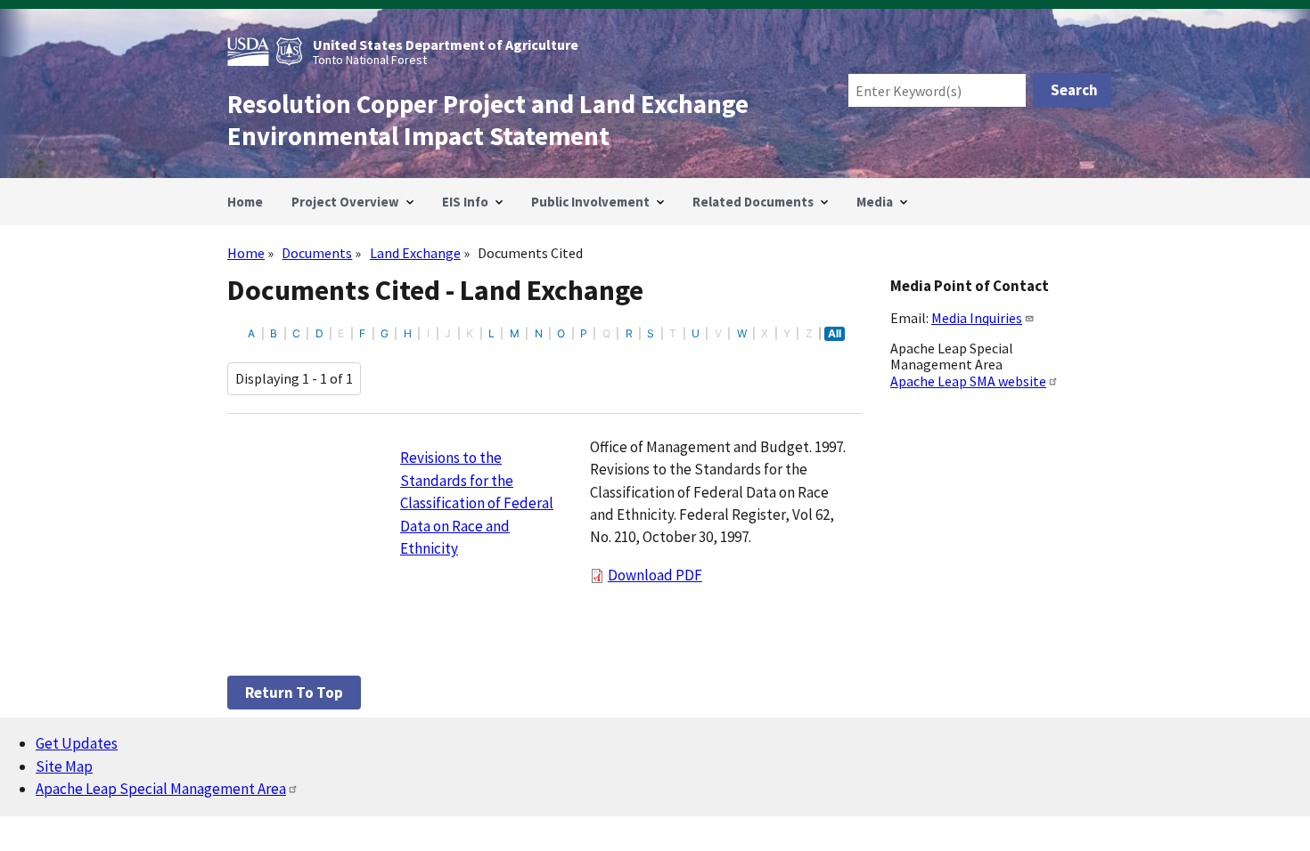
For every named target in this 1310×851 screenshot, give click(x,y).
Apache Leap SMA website (968, 381)
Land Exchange (415, 253)
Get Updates (77, 743)
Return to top (294, 692)
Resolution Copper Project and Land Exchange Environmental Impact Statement (488, 120)
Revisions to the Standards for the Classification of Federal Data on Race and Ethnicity (476, 503)
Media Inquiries (976, 318)
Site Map (64, 766)
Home (246, 253)
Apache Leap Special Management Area (161, 788)
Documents (317, 253)
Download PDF (655, 575)
